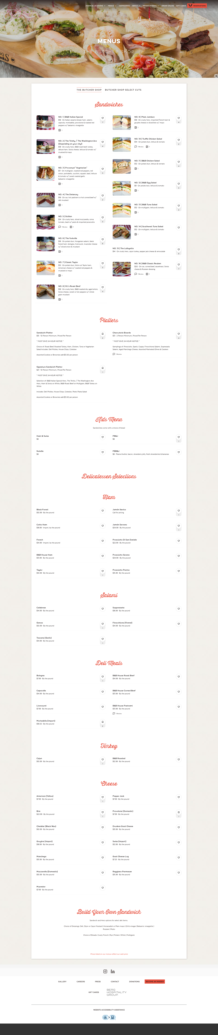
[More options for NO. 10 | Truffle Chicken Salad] (178, 140)
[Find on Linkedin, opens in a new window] (113, 972)
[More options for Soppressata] (178, 608)
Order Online (168, 5)
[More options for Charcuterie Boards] (178, 334)
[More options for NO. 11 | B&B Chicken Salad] (178, 162)
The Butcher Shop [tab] (89, 89)
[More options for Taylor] (102, 571)
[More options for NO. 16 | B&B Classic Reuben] (178, 264)
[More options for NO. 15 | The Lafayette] (178, 249)
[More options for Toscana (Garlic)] (102, 639)
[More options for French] (102, 541)
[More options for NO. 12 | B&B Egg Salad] (178, 183)
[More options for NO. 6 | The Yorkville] (102, 239)
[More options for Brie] (102, 812)
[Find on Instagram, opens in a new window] (105, 972)
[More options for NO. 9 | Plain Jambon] (178, 118)
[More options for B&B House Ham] (102, 556)
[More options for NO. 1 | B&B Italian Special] (102, 118)
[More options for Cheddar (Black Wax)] (102, 827)
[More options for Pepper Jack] (178, 797)
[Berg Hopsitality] (116, 992)
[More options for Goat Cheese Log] (178, 857)
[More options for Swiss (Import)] (178, 842)
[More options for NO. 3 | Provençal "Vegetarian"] (102, 169)
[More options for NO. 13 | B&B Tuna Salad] (178, 205)
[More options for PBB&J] (178, 452)
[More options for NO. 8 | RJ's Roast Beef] (102, 287)
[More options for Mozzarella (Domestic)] (102, 872)
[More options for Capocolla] (102, 691)
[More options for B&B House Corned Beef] (178, 691)
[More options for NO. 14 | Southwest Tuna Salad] (178, 227)
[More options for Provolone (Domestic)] (178, 812)
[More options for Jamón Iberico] (178, 510)
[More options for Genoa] (102, 624)
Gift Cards (181, 5)
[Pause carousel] (216, 76)
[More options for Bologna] (102, 676)
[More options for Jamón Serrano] (178, 526)
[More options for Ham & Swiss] (102, 437)
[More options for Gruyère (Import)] (102, 842)
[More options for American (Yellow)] (102, 797)
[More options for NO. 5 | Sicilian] (102, 217)
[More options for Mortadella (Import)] (102, 722)
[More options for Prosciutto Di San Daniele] (178, 541)
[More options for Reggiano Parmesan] (178, 872)
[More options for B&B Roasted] (178, 759)
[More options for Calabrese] (102, 608)
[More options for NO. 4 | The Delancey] (102, 195)
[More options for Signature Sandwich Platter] (102, 368)
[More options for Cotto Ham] (102, 526)
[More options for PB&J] (178, 437)
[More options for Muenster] (102, 887)
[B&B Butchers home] (12, 6)
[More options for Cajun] (102, 759)
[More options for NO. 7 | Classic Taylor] (102, 263)
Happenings (124, 5)
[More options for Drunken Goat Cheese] (178, 827)
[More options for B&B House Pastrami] (178, 707)
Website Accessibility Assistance (109, 1009)
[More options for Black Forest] (102, 510)
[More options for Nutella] (102, 452)
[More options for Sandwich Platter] (102, 334)
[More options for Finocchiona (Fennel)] (178, 624)
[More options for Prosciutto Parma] (178, 571)
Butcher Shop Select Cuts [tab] (123, 89)
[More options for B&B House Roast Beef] (178, 676)
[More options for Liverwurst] (102, 707)
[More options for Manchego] (102, 857)
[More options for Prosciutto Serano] (178, 556)
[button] (96, 5)
